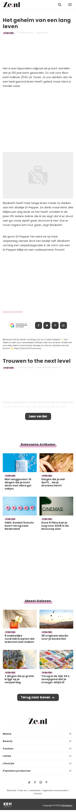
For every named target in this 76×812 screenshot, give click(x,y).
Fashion (8, 748)
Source (7, 311)
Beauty (7, 741)
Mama (7, 734)
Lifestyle (8, 763)
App (63, 325)
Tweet (46, 325)
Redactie (11, 790)
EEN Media (66, 805)
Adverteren (35, 790)
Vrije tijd (8, 32)
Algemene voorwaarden (55, 790)
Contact (37, 793)
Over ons (22, 790)
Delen (38, 325)
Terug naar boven (35, 697)
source (18, 311)
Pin (55, 325)
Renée (45, 33)
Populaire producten (17, 770)
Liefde (7, 756)
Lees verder (38, 416)
